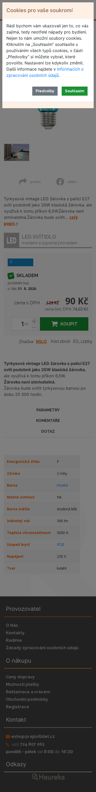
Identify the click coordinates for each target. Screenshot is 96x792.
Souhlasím (74, 91)
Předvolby (45, 91)
